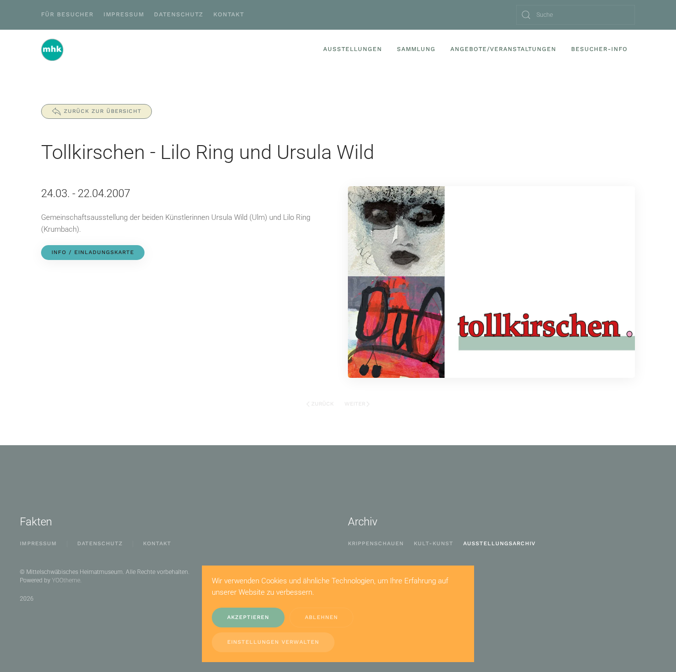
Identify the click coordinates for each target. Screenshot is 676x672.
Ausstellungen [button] (352, 49)
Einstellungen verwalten (273, 642)
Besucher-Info (599, 49)
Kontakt (228, 14)
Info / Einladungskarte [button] (92, 252)
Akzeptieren (248, 617)
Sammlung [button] (416, 49)
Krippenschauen (376, 543)
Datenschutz (178, 14)
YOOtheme (66, 580)
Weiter (354, 404)
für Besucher (67, 14)
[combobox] (575, 15)
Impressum (123, 14)
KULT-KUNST (433, 543)
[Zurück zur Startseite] (52, 49)
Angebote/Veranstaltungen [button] (503, 49)
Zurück (322, 404)
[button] (491, 281)
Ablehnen (321, 617)
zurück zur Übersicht (103, 111)
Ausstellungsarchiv (499, 543)
